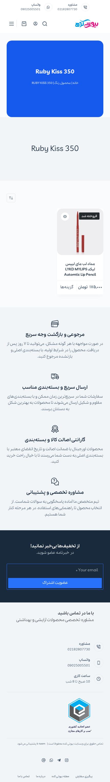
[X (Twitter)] (59, 760)
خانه (76, 83)
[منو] (11, 23)
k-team (41, 744)
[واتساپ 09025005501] (48, 7)
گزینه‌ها (66, 287)
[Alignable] (44, 760)
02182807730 (67, 9)
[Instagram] (51, 760)
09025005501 (30, 9)
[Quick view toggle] (65, 216)
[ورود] (35, 24)
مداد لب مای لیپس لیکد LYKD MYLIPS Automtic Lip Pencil (80, 269)
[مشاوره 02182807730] (85, 7)
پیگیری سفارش (84, 776)
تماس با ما (24, 776)
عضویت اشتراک (55, 583)
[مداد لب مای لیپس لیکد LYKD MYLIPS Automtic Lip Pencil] (80, 232)
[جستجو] (44, 23)
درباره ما (40, 776)
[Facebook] (67, 760)
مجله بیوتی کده (60, 776)
